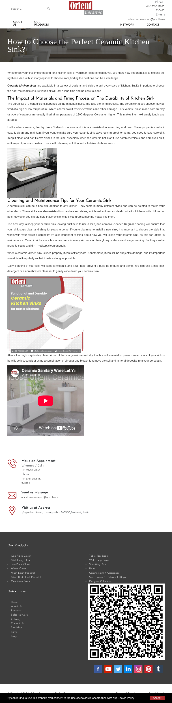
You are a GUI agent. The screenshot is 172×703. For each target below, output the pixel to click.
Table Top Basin (98, 556)
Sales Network (19, 615)
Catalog (15, 619)
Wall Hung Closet (21, 560)
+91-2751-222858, (155, 6)
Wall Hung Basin (99, 560)
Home (14, 602)
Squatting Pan (97, 564)
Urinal (92, 568)
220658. (160, 10)
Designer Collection (100, 581)
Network (127, 25)
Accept (157, 698)
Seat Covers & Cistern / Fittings (107, 577)
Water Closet (18, 568)
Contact (153, 25)
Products (16, 610)
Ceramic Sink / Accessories (104, 573)
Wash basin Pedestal (23, 573)
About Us (17, 23)
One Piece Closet (21, 556)
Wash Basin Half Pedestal (26, 577)
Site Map (16, 627)
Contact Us (17, 623)
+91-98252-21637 (31, 470)
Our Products (41, 23)
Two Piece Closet (20, 564)
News (14, 632)
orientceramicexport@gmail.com (146, 19)
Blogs (14, 636)
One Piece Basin (20, 581)
